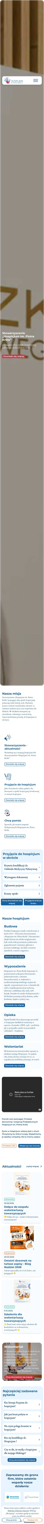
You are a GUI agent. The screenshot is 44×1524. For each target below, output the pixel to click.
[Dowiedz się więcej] (13, 352)
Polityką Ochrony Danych (18, 1510)
